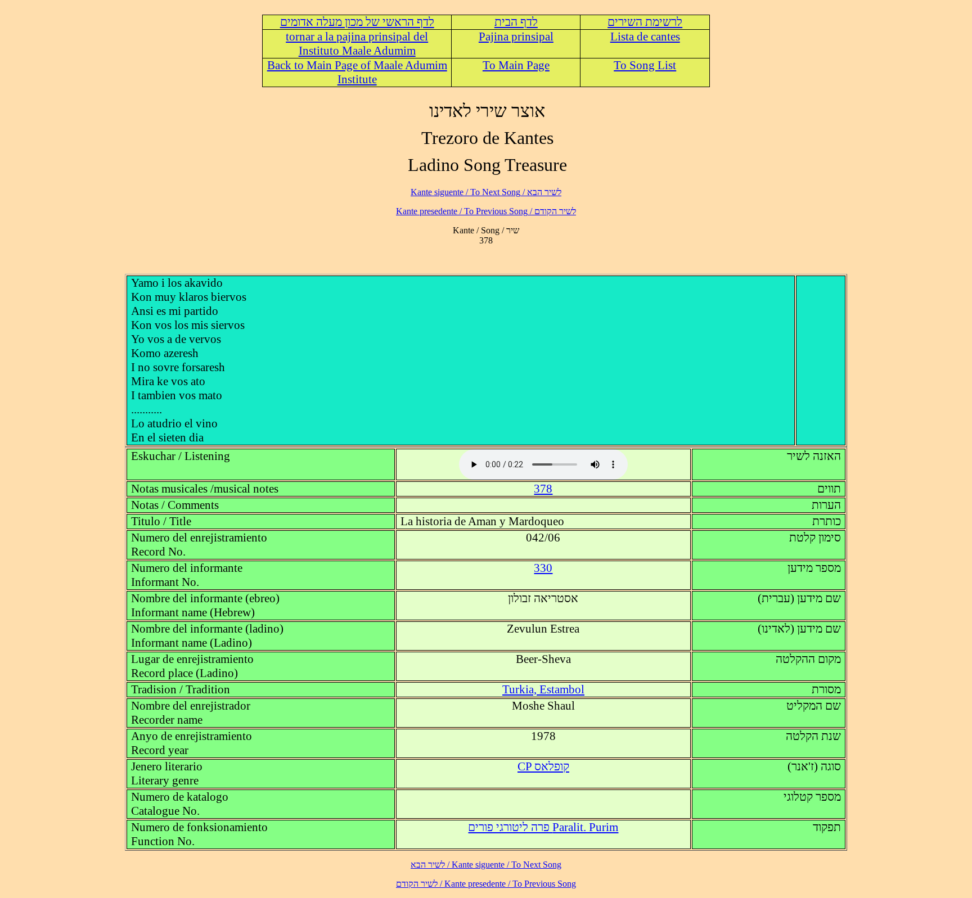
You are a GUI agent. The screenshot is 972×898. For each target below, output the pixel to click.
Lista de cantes (645, 36)
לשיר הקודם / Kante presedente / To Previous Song (486, 211)
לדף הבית (516, 22)
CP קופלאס (543, 766)
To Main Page (516, 65)
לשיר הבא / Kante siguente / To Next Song (486, 192)
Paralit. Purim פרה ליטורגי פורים (543, 827)
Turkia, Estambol (543, 689)
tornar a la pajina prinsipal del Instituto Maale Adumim (357, 43)
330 (543, 568)
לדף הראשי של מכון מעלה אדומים (357, 22)
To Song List (645, 65)
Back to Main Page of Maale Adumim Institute (357, 72)
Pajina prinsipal (516, 36)
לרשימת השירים (645, 22)
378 (543, 488)
